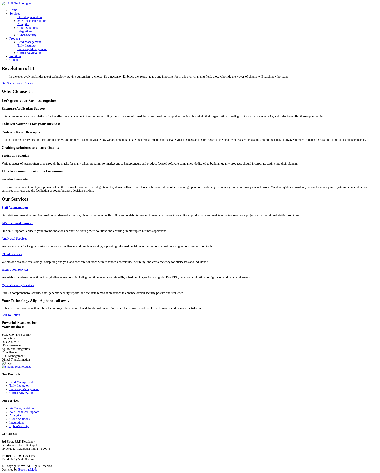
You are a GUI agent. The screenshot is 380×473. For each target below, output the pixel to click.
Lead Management (29, 42)
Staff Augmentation (29, 17)
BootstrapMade (27, 469)
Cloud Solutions (27, 27)
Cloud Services (12, 254)
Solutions (15, 56)
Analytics (23, 24)
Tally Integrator (27, 45)
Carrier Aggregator (29, 52)
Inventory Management (32, 49)
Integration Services (15, 269)
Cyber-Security (26, 35)
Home (13, 10)
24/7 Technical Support (32, 20)
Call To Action (11, 315)
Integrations (24, 31)
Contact (14, 59)
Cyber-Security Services (18, 285)
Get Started (9, 83)
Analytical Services (14, 238)
